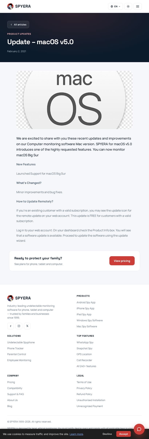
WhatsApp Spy (85, 342)
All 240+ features (86, 366)
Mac (79, 144)
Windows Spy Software (90, 320)
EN (115, 6)
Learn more (76, 434)
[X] (27, 326)
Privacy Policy (84, 388)
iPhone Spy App (85, 308)
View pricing (122, 261)
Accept (123, 433)
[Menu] (138, 6)
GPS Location (84, 354)
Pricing (11, 382)
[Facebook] (10, 326)
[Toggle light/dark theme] (128, 6)
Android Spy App (86, 302)
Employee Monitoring (19, 360)
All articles (20, 24)
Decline (107, 433)
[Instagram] (19, 326)
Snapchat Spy (84, 348)
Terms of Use (84, 382)
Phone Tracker (15, 348)
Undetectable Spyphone (21, 342)
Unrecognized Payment (90, 406)
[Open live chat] (139, 429)
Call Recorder (84, 360)
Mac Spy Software (87, 326)
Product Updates (19, 33)
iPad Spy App (84, 314)
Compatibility (14, 388)
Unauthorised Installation (91, 400)
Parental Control (16, 354)
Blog (9, 406)
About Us (12, 400)
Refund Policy (84, 394)
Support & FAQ (15, 394)
